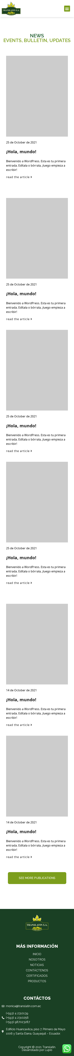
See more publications (37, 878)
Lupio (48, 1050)
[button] (67, 9)
